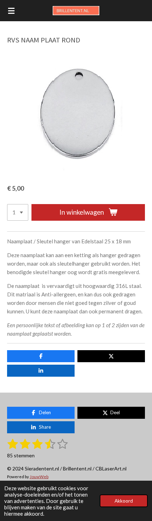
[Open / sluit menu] (11, 11)
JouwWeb (39, 476)
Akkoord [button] (124, 501)
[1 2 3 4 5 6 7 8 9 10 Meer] (17, 212)
